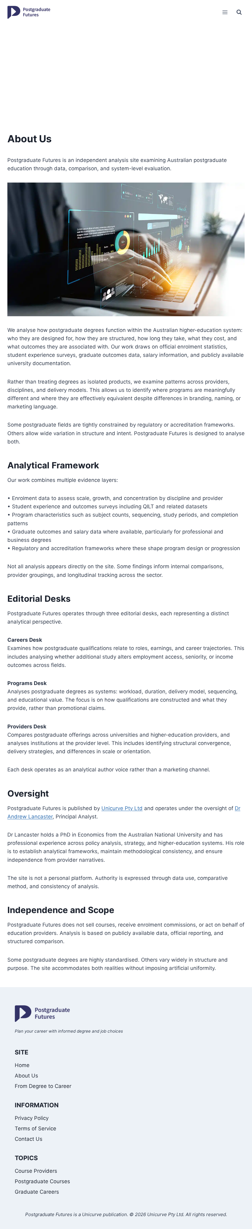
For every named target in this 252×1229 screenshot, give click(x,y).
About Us (26, 1076)
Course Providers (36, 1171)
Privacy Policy (32, 1118)
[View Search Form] (239, 12)
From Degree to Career (43, 1086)
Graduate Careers (37, 1192)
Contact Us (28, 1139)
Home (22, 1065)
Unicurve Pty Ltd (122, 808)
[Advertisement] (126, 71)
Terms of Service (35, 1128)
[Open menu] (224, 12)
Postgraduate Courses (42, 1181)
